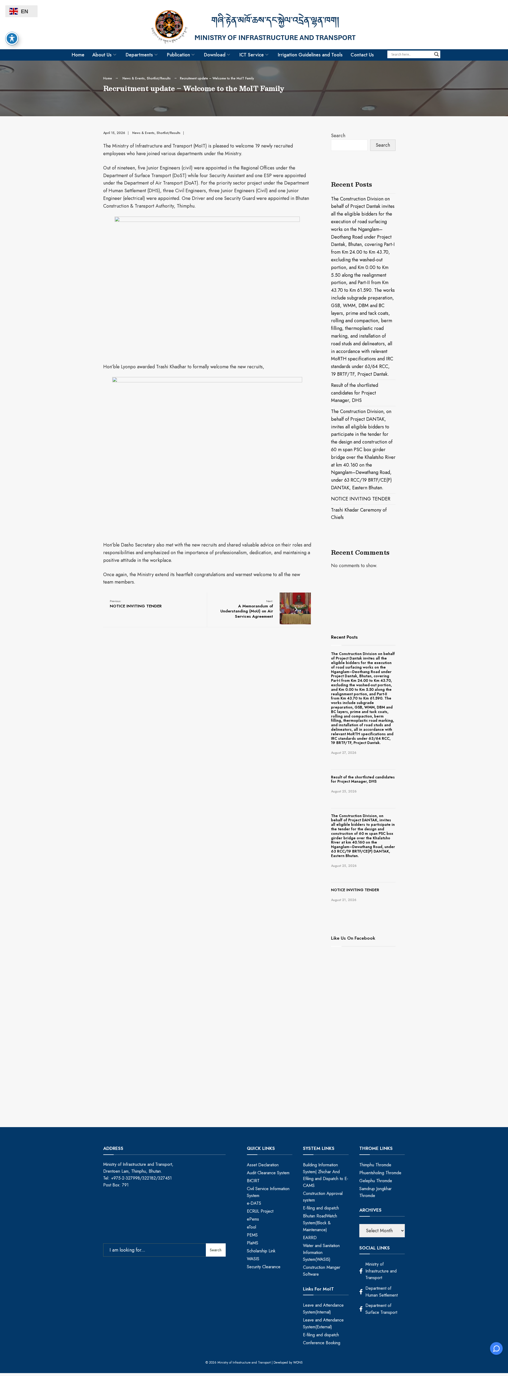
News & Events (134, 78)
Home (78, 54)
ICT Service (251, 54)
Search (338, 135)
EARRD (310, 1238)
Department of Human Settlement (381, 1291)
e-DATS (254, 1203)
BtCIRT (253, 1181)
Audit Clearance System (268, 1173)
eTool (251, 1227)
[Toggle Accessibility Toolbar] (12, 38)
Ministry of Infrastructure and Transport (381, 1271)
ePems (253, 1219)
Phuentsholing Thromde (380, 1173)
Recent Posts (344, 637)
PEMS (252, 1235)
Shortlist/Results (159, 78)
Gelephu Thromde (375, 1181)
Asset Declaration (263, 1165)
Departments (139, 54)
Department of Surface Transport (381, 1308)
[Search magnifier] (436, 54)
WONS (298, 1362)
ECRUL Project (260, 1211)
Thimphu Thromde (375, 1165)
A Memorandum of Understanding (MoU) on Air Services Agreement (246, 609)
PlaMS (252, 1243)
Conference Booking (321, 1343)
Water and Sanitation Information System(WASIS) (321, 1252)
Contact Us (362, 54)
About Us (102, 54)
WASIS (253, 1259)
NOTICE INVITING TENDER (136, 604)
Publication (178, 54)
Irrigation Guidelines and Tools (310, 54)
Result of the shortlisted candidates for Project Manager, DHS (354, 393)
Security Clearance (263, 1267)
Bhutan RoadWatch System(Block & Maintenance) (320, 1223)
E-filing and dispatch (321, 1208)
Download (214, 54)
